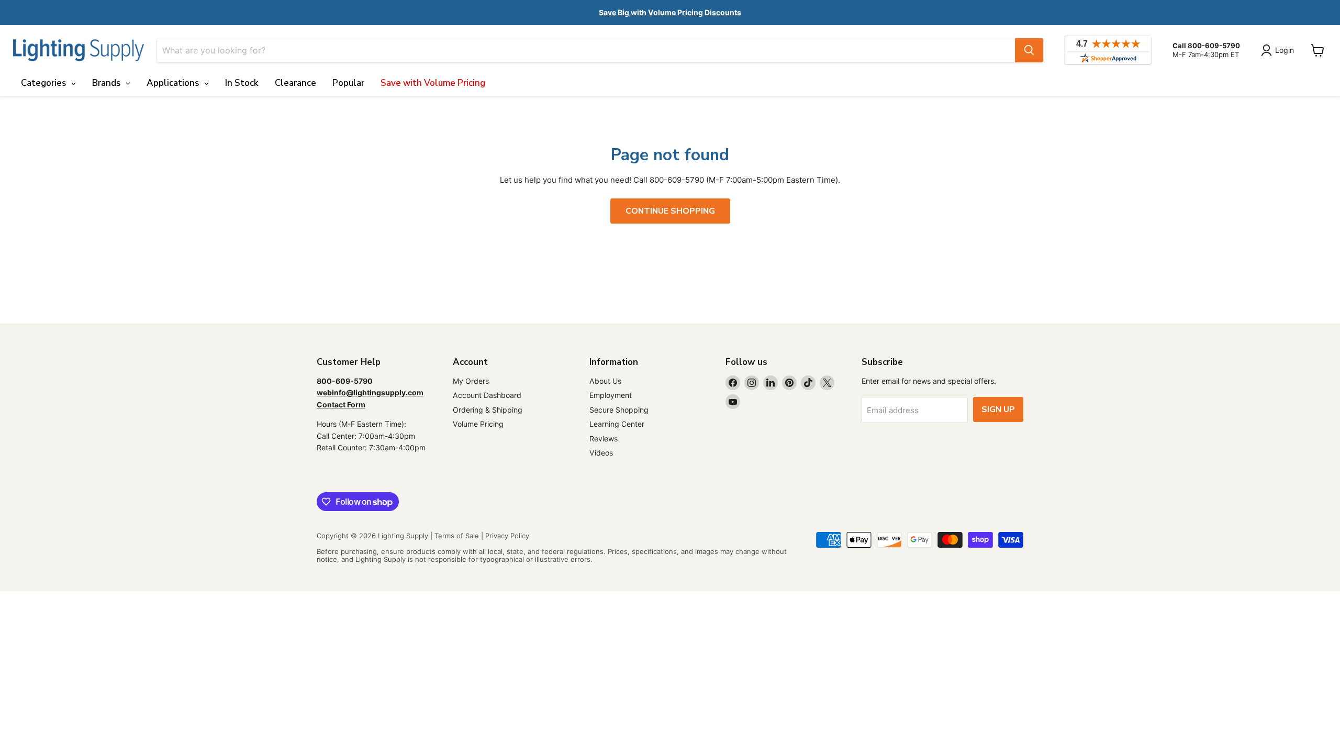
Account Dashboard (487, 395)
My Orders (471, 380)
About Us (605, 380)
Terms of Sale (456, 535)
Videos (601, 452)
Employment (610, 395)
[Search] (1029, 50)
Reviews (603, 438)
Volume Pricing (478, 423)
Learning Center (616, 423)
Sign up (998, 409)
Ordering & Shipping (487, 409)
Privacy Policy (507, 535)
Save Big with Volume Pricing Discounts (670, 12)
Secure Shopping (619, 409)
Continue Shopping (670, 211)
